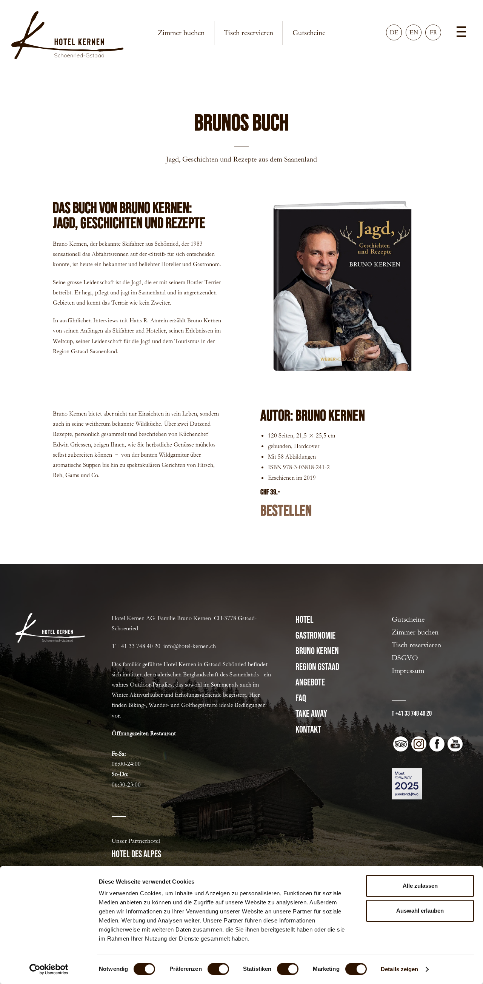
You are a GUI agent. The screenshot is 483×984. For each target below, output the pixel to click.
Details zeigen (399, 969)
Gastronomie (315, 636)
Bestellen (286, 511)
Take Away (311, 714)
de (394, 32)
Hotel (304, 620)
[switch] (218, 969)
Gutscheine (308, 33)
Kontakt (308, 730)
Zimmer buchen (181, 33)
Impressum (408, 670)
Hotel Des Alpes (136, 854)
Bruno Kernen (317, 651)
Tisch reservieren (248, 33)
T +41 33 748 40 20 (412, 714)
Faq (300, 698)
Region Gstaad (317, 667)
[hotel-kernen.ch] (67, 36)
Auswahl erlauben (420, 910)
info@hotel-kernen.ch (189, 646)
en (413, 32)
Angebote (310, 682)
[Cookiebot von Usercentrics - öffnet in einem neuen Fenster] (49, 969)
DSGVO (405, 658)
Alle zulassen (420, 885)
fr (433, 32)
